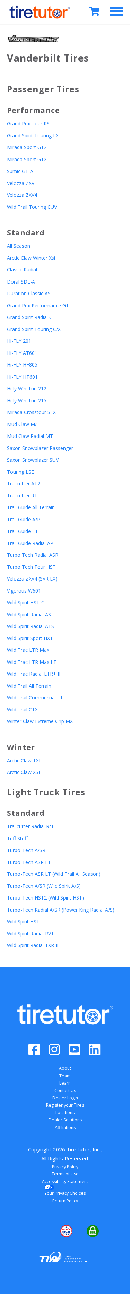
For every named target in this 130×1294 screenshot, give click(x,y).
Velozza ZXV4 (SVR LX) (32, 578)
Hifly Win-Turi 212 (26, 388)
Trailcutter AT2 (23, 483)
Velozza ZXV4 (22, 195)
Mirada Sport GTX (27, 159)
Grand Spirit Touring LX (33, 135)
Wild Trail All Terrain (29, 685)
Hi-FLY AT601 (22, 353)
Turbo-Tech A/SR (26, 850)
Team (65, 1076)
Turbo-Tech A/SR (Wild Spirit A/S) (44, 886)
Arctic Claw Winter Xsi (31, 258)
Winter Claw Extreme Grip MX (40, 721)
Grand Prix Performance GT (38, 305)
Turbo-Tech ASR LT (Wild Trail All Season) (54, 874)
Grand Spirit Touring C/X (34, 329)
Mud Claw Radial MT (30, 436)
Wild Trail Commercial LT (35, 697)
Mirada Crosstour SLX (31, 412)
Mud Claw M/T (23, 424)
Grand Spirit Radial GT (31, 317)
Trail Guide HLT (24, 531)
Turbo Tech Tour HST (31, 567)
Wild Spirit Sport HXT (30, 638)
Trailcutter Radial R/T (30, 826)
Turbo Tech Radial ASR (32, 555)
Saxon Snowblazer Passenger (40, 448)
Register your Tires (65, 1105)
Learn (65, 1083)
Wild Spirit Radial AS (29, 614)
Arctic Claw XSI (23, 772)
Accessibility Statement (65, 1181)
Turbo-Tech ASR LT (29, 862)
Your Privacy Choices (65, 1193)
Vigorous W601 (24, 590)
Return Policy (65, 1201)
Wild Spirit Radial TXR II (32, 945)
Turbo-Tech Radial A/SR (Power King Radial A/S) (60, 909)
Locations (65, 1113)
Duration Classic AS (29, 293)
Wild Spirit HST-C (25, 602)
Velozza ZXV (20, 183)
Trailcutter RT (22, 495)
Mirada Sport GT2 (27, 147)
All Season (18, 246)
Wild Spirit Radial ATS (30, 626)
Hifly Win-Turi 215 (26, 400)
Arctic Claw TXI (23, 760)
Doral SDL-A (21, 281)
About (65, 1068)
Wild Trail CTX (22, 709)
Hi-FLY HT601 (22, 376)
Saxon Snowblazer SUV (33, 459)
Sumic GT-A (20, 171)
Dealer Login (65, 1098)
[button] (38, 1231)
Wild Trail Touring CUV (32, 207)
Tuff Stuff (17, 838)
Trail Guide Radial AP (30, 543)
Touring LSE (20, 472)
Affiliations (65, 1127)
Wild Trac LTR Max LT (32, 662)
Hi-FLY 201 (19, 341)
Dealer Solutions (65, 1120)
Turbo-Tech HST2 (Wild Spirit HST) (45, 897)
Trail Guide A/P (23, 519)
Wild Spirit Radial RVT (30, 933)
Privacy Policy (65, 1167)
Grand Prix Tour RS (28, 123)
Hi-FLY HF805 (22, 364)
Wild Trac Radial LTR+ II (33, 673)
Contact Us (65, 1090)
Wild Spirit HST (23, 921)
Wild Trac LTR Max (28, 650)
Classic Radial (22, 269)
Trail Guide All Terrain (31, 507)
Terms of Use (65, 1174)
